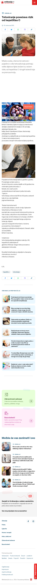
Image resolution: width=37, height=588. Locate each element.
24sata (10, 558)
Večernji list (5, 555)
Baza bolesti (6, 544)
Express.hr (30, 558)
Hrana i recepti (6, 532)
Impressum (5, 569)
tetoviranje (16, 272)
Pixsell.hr (22, 558)
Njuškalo (4, 558)
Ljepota (4, 528)
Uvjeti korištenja (6, 572)
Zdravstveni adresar (8, 540)
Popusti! (16, 558)
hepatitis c (6, 272)
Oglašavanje (5, 567)
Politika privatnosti (7, 574)
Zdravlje (4, 521)
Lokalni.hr (29, 555)
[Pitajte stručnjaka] (35, 571)
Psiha (3, 524)
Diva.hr (23, 555)
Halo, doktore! (6, 536)
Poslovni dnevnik (15, 555)
